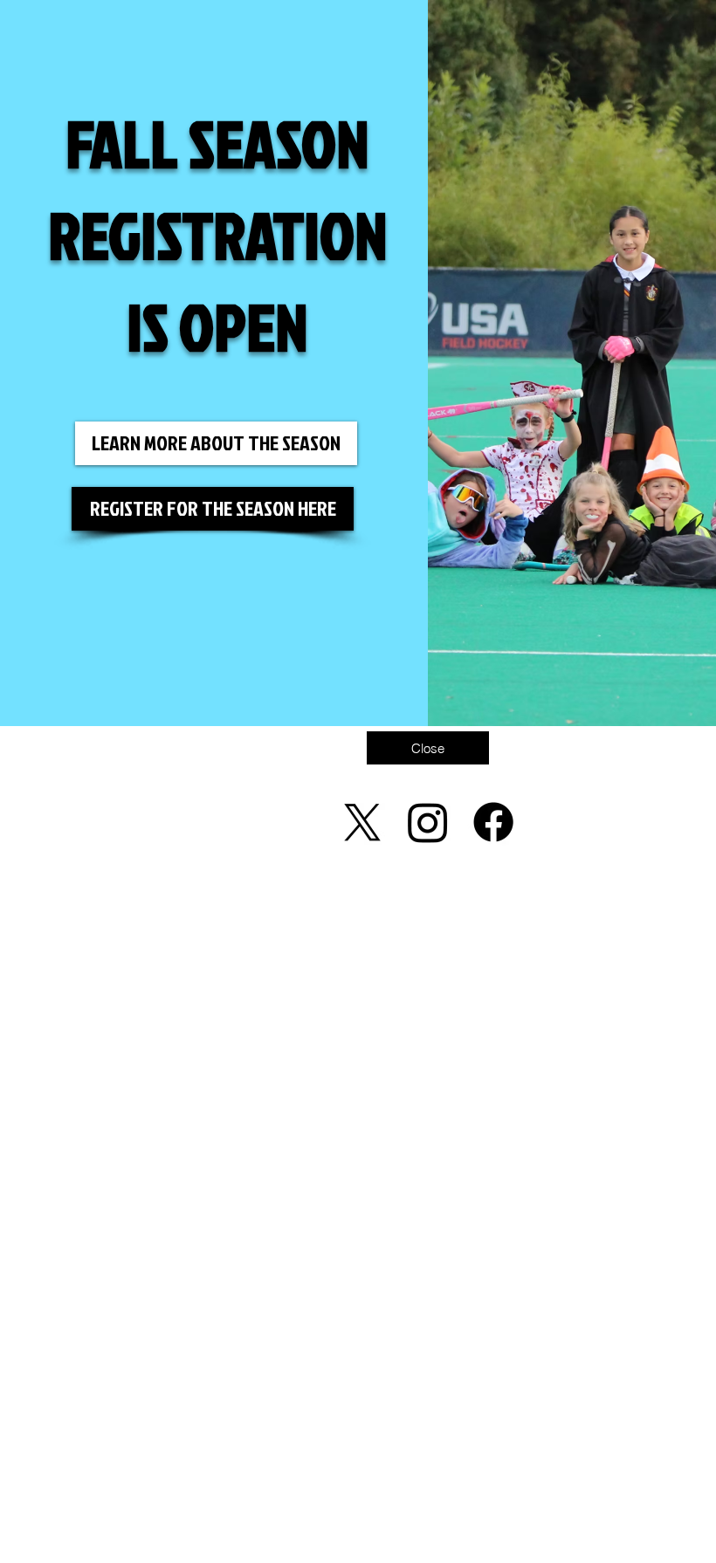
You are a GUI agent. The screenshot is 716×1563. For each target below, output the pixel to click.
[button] (428, 747)
